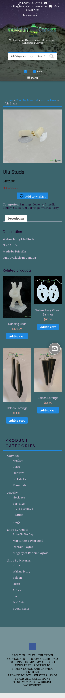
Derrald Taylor (23, 547)
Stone (17, 565)
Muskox (18, 460)
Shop (53, 675)
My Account (30, 15)
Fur (15, 596)
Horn (16, 583)
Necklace (19, 497)
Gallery (16, 662)
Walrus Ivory (49, 100)
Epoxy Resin (21, 608)
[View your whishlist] (22, 71)
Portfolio (42, 665)
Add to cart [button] (17, 336)
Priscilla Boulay (23, 534)
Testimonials (24, 682)
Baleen (17, 577)
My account (45, 662)
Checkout (45, 655)
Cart (31, 655)
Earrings (26, 204)
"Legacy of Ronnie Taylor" (30, 553)
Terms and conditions (32, 678)
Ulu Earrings (31, 207)
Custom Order (38, 659)
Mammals (19, 485)
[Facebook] (42, 15)
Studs (17, 207)
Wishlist (44, 682)
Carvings (13, 455)
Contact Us (16, 659)
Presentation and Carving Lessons (32, 670)
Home (9, 100)
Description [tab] (16, 218)
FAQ (55, 659)
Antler (17, 590)
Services (40, 675)
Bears (17, 466)
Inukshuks (19, 479)
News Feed (23, 665)
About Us (18, 655)
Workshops (32, 685)
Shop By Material (27, 100)
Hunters (18, 473)
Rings (16, 522)
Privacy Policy (19, 675)
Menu (34, 77)
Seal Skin (19, 602)
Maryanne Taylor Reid (28, 540)
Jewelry (38, 204)
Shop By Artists (17, 529)
